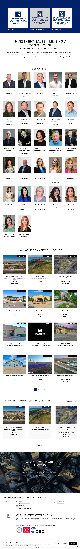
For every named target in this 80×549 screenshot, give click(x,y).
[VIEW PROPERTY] (14, 269)
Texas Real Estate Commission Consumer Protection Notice (33, 514)
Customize (65, 543)
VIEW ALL (40, 445)
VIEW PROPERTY (14, 270)
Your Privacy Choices (40, 547)
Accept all (73, 543)
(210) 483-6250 (60, 503)
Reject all (57, 543)
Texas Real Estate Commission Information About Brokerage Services (36, 515)
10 (44, 389)
